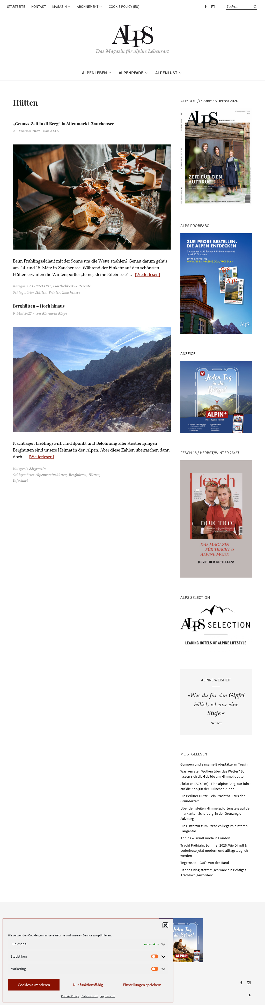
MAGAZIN (59, 6)
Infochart (20, 481)
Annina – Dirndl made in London (205, 838)
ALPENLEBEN (94, 73)
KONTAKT (38, 6)
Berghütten (77, 475)
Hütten (41, 293)
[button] (165, 925)
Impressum (107, 996)
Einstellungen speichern (142, 984)
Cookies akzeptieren (34, 984)
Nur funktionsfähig (88, 984)
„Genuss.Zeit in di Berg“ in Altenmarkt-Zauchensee (63, 123)
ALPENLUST (166, 73)
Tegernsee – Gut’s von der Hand (204, 862)
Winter (54, 293)
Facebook (241, 986)
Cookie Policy (70, 996)
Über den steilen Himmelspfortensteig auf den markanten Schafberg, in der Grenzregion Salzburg (216, 813)
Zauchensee (71, 293)
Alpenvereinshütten (51, 475)
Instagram (249, 986)
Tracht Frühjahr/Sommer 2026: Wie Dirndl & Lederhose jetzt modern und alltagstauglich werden (214, 850)
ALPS (54, 131)
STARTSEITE (16, 6)
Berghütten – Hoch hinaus (39, 306)
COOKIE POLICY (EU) (124, 6)
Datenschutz (90, 996)
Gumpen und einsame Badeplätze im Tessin (214, 764)
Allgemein (37, 469)
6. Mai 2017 (22, 314)
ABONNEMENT (88, 6)
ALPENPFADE (131, 73)
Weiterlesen (147, 275)
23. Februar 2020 (26, 131)
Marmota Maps (54, 314)
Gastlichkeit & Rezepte (72, 286)
